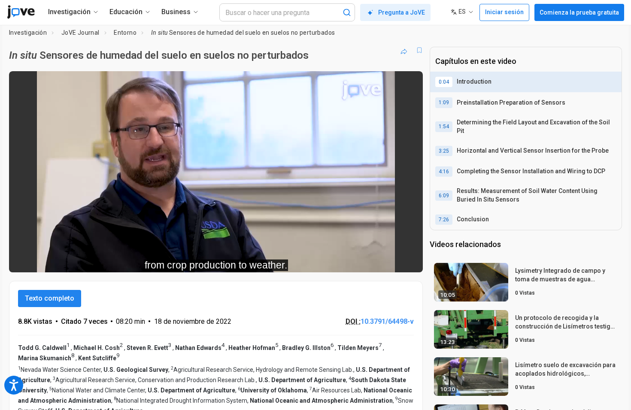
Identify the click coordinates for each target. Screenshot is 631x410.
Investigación (28, 32)
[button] (409, 83)
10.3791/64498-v (387, 321)
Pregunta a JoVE (401, 12)
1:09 (444, 102)
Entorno (125, 32)
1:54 (444, 127)
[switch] (322, 260)
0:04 (444, 82)
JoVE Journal (80, 32)
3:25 (444, 151)
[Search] (347, 12)
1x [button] (372, 260)
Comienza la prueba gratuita (579, 12)
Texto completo (49, 298)
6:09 (444, 196)
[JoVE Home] (21, 12)
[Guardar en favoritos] (419, 50)
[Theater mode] (409, 259)
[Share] (403, 50)
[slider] (169, 259)
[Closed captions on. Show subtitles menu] (389, 259)
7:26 (444, 220)
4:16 (444, 172)
